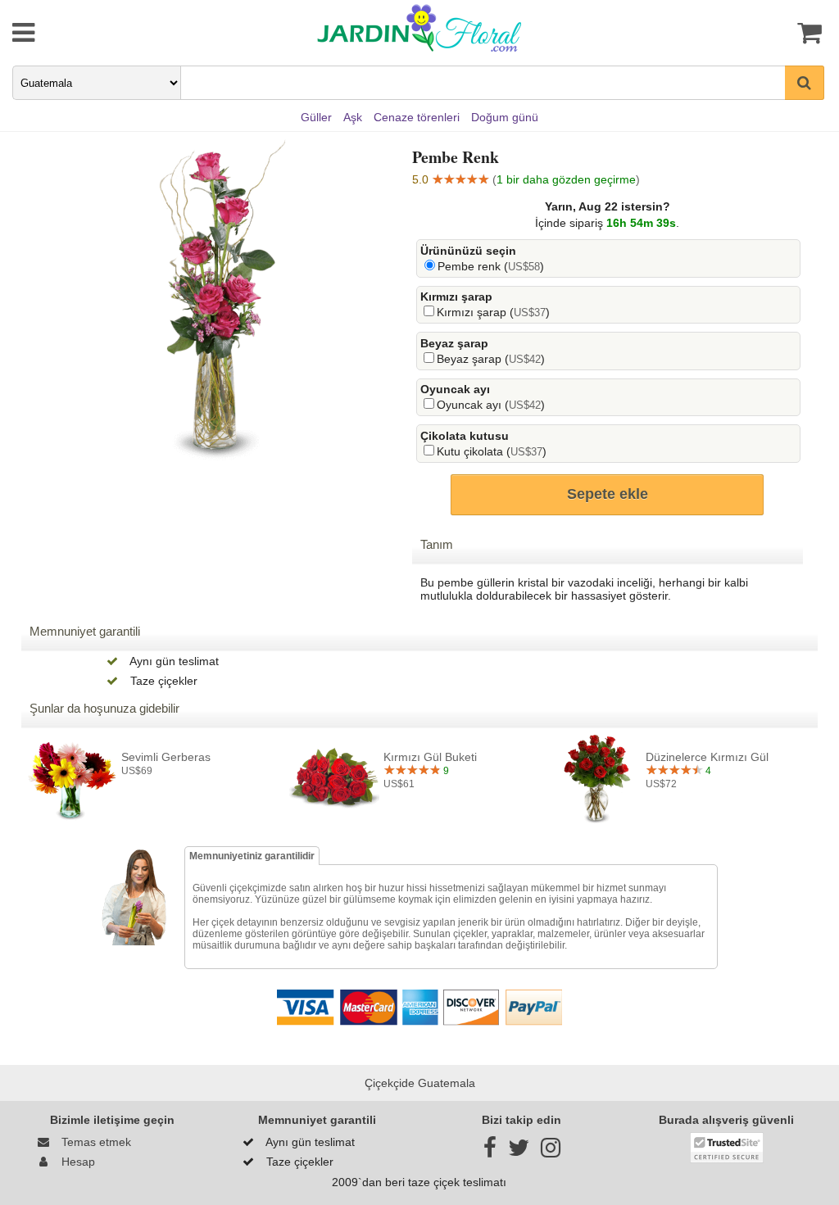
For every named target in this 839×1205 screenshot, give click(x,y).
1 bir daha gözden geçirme (566, 179)
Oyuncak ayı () (491, 404)
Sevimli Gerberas (166, 756)
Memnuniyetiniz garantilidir (252, 856)
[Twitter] (518, 1151)
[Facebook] (490, 1151)
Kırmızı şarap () (493, 312)
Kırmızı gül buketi (430, 756)
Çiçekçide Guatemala (420, 1082)
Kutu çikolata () (491, 451)
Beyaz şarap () (491, 358)
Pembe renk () (491, 266)
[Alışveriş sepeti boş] (755, 33)
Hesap (75, 1161)
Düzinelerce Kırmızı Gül (707, 756)
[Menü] (84, 33)
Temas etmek (93, 1141)
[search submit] (804, 83)
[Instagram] (551, 1151)
